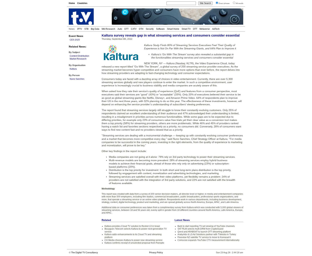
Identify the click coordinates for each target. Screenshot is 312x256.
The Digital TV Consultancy (84, 252)
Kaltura (73, 69)
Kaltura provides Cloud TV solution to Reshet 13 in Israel (132, 226)
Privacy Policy (156, 252)
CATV (133, 29)
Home (72, 3)
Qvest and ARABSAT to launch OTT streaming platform (204, 231)
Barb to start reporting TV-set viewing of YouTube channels (206, 226)
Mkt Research (108, 29)
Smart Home (173, 29)
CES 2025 (75, 39)
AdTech (216, 29)
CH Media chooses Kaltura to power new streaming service (133, 240)
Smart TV (186, 29)
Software (160, 29)
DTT (126, 29)
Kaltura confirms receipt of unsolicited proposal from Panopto (134, 243)
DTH (141, 29)
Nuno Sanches (77, 79)
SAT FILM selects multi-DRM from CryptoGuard (200, 229)
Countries (82, 3)
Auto (120, 29)
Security (150, 29)
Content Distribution (79, 56)
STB (86, 29)
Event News (76, 36)
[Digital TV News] (88, 16)
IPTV (79, 29)
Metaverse (205, 29)
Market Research (78, 59)
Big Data (95, 29)
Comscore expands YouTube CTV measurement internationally (208, 240)
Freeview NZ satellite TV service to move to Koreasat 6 (204, 237)
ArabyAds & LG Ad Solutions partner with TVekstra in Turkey (206, 234)
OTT (195, 29)
